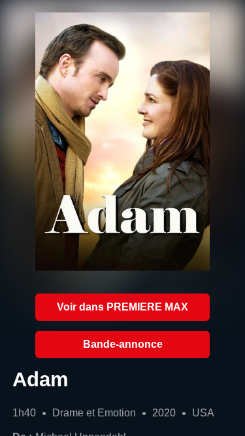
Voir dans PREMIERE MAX (122, 306)
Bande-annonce (123, 344)
